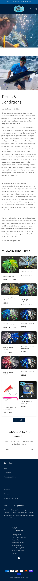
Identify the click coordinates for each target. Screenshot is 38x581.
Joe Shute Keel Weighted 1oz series (27, 300)
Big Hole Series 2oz (9, 324)
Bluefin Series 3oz (8, 276)
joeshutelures (16, 577)
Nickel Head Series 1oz (27, 372)
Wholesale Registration (11, 498)
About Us (7, 489)
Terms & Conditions (10, 477)
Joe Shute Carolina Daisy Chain (26, 402)
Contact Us (7, 472)
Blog (5, 468)
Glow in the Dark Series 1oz (8, 373)
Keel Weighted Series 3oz (9, 298)
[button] (2, 9)
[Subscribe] (32, 449)
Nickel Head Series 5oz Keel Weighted (27, 347)
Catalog (6, 494)
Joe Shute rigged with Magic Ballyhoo (9, 408)
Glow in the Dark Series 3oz (8, 348)
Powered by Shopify (23, 577)
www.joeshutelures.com (13, 186)
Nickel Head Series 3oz (27, 323)
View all (19, 420)
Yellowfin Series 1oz (27, 272)
